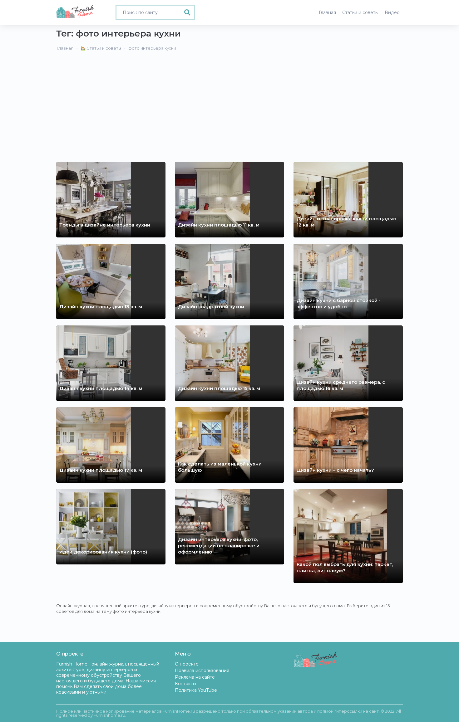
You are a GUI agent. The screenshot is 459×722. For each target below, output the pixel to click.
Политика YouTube (196, 690)
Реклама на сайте (195, 677)
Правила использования (202, 670)
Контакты (185, 683)
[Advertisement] (229, 105)
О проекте (187, 664)
